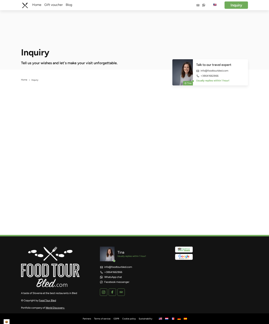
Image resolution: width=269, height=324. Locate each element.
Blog (69, 5)
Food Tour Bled (47, 300)
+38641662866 (209, 75)
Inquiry (236, 5)
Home (36, 5)
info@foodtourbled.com (214, 70)
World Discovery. (55, 307)
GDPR (116, 318)
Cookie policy (129, 318)
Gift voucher (53, 5)
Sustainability (145, 318)
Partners (87, 318)
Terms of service (102, 318)
